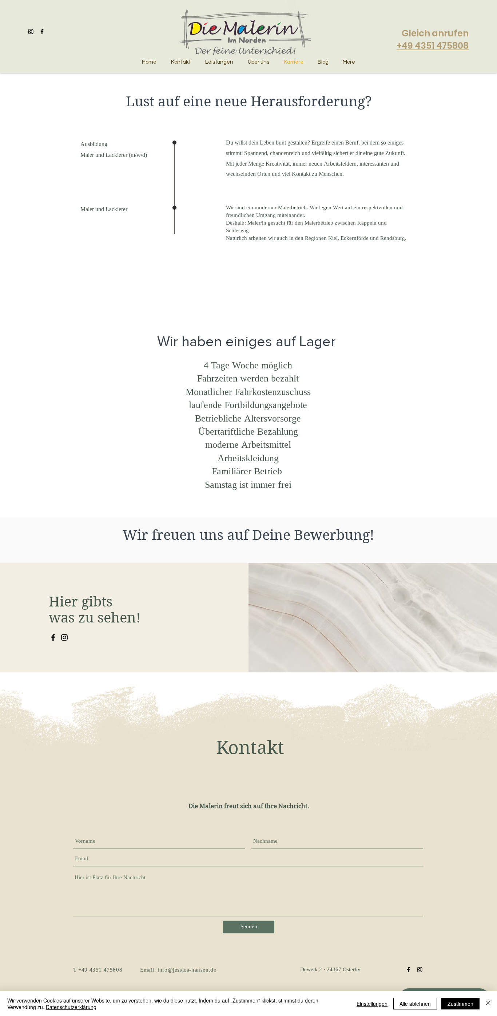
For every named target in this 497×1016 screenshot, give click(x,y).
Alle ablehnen (415, 1003)
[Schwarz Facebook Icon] (42, 31)
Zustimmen (460, 1003)
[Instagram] (64, 637)
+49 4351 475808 (433, 46)
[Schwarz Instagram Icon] (30, 31)
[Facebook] (53, 637)
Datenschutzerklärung (71, 1007)
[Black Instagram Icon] (419, 969)
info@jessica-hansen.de (187, 970)
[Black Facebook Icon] (408, 969)
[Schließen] (488, 1003)
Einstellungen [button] (372, 1003)
